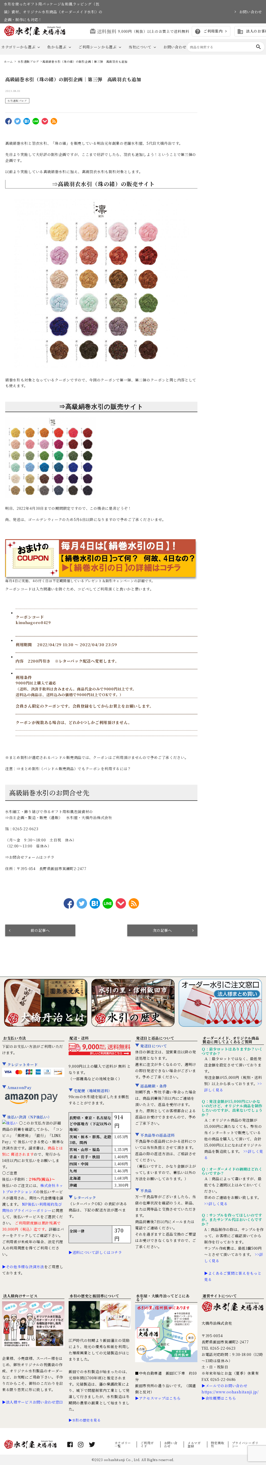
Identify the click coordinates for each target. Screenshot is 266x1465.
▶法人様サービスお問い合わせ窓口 (32, 1402)
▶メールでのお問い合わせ (224, 1385)
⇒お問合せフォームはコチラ (30, 857)
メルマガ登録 (194, 1444)
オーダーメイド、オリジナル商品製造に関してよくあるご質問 (231, 1039)
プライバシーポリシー (245, 1444)
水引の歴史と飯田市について (94, 1295)
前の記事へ (40, 930)
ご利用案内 (208, 31)
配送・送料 (79, 1038)
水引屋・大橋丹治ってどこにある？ (163, 1297)
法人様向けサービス (20, 1295)
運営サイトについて (220, 1295)
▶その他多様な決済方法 (23, 1266)
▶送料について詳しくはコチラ (95, 1252)
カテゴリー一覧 (123, 1444)
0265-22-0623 (25, 828)
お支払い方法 (14, 1038)
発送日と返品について (155, 1038)
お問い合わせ (250, 12)
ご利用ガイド (147, 1444)
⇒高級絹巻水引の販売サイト (101, 406)
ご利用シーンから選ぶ (97, 46)
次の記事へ (162, 930)
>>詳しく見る (216, 1203)
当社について (140, 46)
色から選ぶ (56, 46)
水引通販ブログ (17, 101)
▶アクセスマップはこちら (158, 1398)
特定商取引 (217, 1444)
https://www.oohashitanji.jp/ (230, 1391)
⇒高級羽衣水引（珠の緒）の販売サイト (103, 184)
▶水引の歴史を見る (85, 1420)
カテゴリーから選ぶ (18, 46)
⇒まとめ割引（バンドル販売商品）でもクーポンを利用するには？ (74, 768)
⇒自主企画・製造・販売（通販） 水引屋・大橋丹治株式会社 (58, 817)
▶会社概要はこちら (219, 1398)
